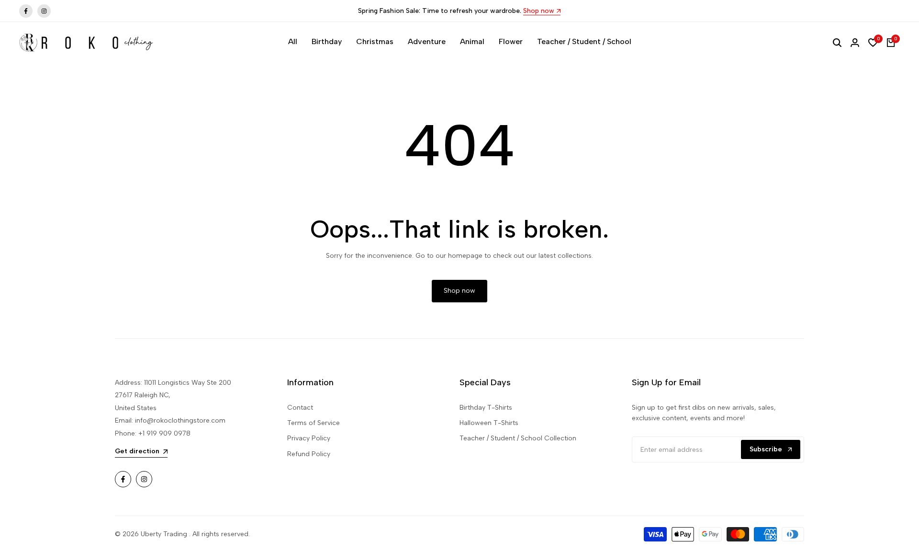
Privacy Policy (308, 438)
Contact (300, 407)
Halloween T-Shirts (489, 423)
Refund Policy (308, 454)
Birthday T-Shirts (486, 407)
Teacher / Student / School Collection (518, 438)
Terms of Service (313, 423)
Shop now (538, 11)
